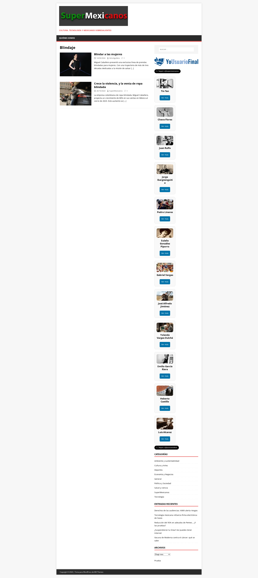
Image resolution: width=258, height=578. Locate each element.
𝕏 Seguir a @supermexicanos (167, 71)
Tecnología (159, 497)
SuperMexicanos (116, 91)
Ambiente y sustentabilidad (166, 461)
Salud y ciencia (161, 488)
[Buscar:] (176, 49)
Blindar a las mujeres (108, 54)
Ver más (165, 97)
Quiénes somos (67, 38)
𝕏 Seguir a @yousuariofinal (166, 447)
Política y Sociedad (162, 483)
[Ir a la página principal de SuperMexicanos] (93, 24)
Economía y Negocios (163, 474)
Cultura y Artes (161, 465)
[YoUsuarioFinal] (176, 64)
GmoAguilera (114, 58)
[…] (132, 68)
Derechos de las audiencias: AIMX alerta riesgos (176, 510)
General (158, 479)
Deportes (158, 470)
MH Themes (98, 572)
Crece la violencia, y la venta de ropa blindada (118, 85)
